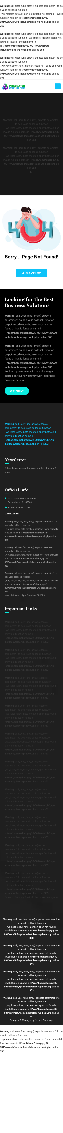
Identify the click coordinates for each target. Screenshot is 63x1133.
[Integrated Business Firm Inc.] (13, 86)
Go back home (33, 273)
